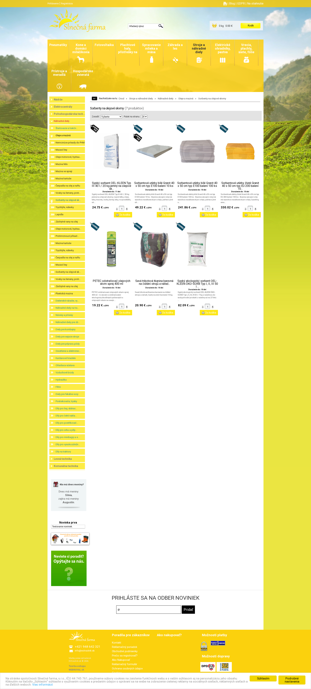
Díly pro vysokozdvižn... (68, 444)
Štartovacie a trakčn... (67, 128)
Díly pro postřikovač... (67, 422)
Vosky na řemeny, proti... (68, 193)
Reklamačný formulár (124, 664)
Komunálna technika (66, 466)
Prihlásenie (53, 3)
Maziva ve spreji (64, 171)
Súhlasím (263, 678)
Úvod (121, 98)
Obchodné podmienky (125, 651)
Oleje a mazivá (63, 135)
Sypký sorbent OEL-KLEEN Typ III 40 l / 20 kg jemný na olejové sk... (111, 186)
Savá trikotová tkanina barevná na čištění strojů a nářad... (154, 282)
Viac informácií (42, 684)
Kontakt (116, 642)
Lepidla (59, 214)
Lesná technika (63, 458)
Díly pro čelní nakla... (66, 415)
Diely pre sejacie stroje (67, 336)
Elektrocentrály (63, 106)
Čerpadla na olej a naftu (68, 185)
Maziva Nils (61, 164)
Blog (232, 3)
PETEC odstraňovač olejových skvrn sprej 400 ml (111, 282)
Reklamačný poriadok (124, 647)
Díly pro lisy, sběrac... (66, 408)
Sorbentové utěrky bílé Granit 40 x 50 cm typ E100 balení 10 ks (154, 184)
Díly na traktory (63, 451)
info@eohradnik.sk (85, 650)
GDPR (241, 3)
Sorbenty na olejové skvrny (212, 98)
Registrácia (67, 3)
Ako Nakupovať (121, 660)
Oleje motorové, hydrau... (68, 157)
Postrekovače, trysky (66, 401)
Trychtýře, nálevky (65, 207)
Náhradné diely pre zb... (68, 322)
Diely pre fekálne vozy (67, 394)
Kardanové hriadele (66, 358)
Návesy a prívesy (64, 315)
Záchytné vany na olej (67, 221)
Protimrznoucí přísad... (67, 236)
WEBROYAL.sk (76, 669)
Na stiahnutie (255, 3)
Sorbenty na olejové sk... (68, 200)
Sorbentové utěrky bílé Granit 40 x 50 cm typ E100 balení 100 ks (197, 184)
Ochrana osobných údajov (127, 668)
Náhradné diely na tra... (67, 308)
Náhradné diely (61, 121)
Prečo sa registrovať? (125, 655)
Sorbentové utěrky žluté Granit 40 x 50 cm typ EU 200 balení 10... (240, 186)
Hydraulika (61, 379)
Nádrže (58, 99)
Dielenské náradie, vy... (67, 300)
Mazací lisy (61, 149)
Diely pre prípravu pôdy (68, 343)
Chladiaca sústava (65, 365)
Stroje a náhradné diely (141, 98)
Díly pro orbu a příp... (66, 430)
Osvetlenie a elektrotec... (68, 351)
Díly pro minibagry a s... (68, 437)
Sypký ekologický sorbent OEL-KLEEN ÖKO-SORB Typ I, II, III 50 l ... (197, 284)
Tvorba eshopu (77, 666)
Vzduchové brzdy (65, 372)
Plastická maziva (64, 293)
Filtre (58, 387)
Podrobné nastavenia (292, 680)
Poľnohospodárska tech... (69, 113)
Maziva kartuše (63, 178)
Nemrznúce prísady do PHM (70, 142)
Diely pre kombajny (65, 329)
